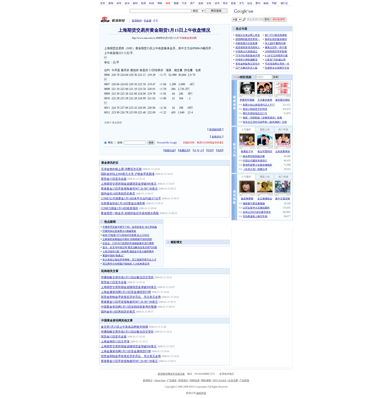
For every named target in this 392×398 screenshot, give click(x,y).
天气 (241, 3)
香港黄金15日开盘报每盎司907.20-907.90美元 (129, 188)
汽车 (184, 3)
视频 (176, 3)
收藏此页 (184, 150)
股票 (143, 3)
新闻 (110, 3)
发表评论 (217, 136)
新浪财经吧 (215, 129)
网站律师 (206, 380)
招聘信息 (195, 380)
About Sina (159, 380)
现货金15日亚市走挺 (114, 178)
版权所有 (201, 393)
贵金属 (147, 20)
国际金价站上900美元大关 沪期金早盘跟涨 (128, 174)
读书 (217, 3)
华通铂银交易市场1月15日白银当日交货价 (127, 277)
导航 (274, 3)
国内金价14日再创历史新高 (118, 193)
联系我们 (183, 380)
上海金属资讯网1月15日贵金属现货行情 (126, 292)
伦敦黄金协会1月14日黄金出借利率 (123, 203)
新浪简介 (148, 380)
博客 (159, 3)
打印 (209, 150)
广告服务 (172, 380)
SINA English (219, 380)
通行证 (284, 3)
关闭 (219, 150)
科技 (151, 3)
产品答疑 (244, 380)
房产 (192, 3)
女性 (208, 3)
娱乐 (127, 3)
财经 (135, 3)
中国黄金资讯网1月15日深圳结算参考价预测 (129, 306)
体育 (119, 3)
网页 (110, 142)
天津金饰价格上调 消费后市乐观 (121, 169)
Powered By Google (167, 142)
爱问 (257, 3)
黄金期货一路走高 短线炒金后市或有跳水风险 (130, 213)
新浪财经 (137, 20)
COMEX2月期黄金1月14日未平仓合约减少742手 (131, 198)
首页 (102, 3)
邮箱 (266, 3)
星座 (233, 3)
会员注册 (233, 380)
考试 (225, 3)
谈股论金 (169, 150)
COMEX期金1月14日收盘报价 (119, 208)
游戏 (200, 3)
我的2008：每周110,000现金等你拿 (203, 142)
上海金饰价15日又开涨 (115, 341)
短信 (249, 3)
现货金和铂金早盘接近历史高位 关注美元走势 (131, 296)
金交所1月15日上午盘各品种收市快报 (124, 326)
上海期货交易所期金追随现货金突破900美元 (129, 183)
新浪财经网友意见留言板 (171, 373)
